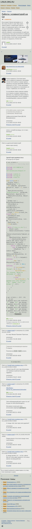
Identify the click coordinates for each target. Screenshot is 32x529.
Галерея (9, 5)
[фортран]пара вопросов (14, 508)
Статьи (14, 5)
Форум (3, 8)
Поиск (18, 8)
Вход (28, 5)
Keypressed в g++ (11, 482)
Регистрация (22, 5)
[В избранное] (27, 22)
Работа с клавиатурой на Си (15, 15)
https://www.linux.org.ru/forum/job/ (15, 66)
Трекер (13, 8)
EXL (7, 318)
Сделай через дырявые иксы (15, 365)
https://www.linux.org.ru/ (6, 523)
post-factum (9, 69)
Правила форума (11, 520)
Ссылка (4, 47)
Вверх (28, 520)
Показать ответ (11, 124)
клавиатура (8, 19)
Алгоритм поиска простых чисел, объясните (19, 510)
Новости (3, 5)
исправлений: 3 (16, 323)
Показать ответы (11, 326)
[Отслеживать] (27, 27)
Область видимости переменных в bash (18, 488)
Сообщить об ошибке (6, 522)
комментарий (11, 330)
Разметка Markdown (20, 520)
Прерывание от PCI (12, 506)
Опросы (7, 8)
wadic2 (8, 42)
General (9, 11)
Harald (8, 134)
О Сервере (3, 520)
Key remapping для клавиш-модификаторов (19, 492)
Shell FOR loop (11, 504)
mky (7, 101)
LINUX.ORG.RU (7, 2)
